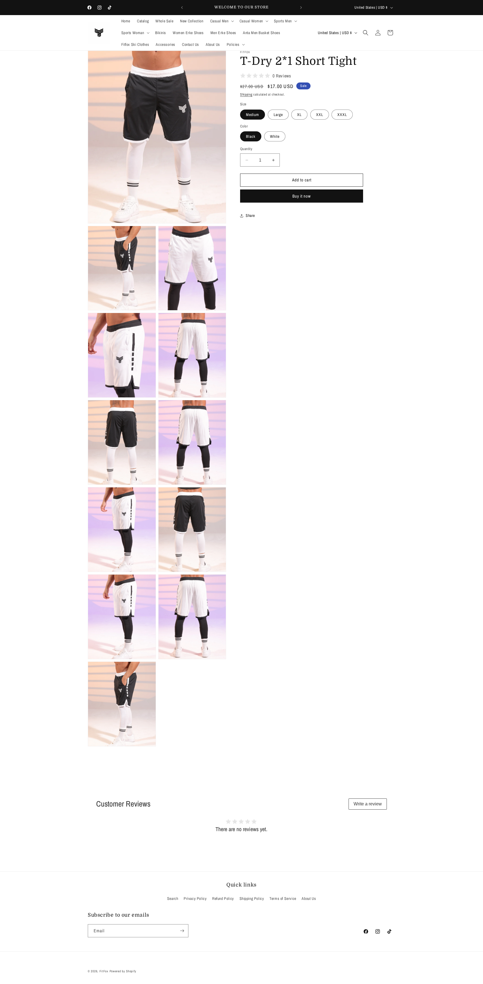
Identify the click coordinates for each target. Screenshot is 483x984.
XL (299, 114)
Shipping (246, 94)
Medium (252, 114)
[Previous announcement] (182, 7)
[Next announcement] (301, 7)
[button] (221, 21)
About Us (309, 898)
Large (278, 114)
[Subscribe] (182, 930)
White (275, 136)
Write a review (368, 804)
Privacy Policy (195, 898)
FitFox (104, 971)
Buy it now (301, 196)
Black (250, 136)
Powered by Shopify (123, 971)
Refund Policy (223, 898)
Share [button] (250, 215)
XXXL (342, 114)
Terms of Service (282, 898)
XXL (319, 114)
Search (172, 898)
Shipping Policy (252, 898)
